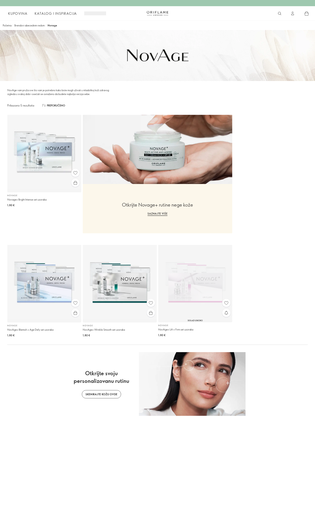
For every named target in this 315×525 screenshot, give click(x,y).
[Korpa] (306, 13)
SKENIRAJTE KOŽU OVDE (101, 394)
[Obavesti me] (226, 313)
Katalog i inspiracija (56, 13)
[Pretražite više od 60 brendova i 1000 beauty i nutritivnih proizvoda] (279, 13)
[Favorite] (75, 173)
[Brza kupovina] (75, 183)
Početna (7, 25)
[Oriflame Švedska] (157, 13)
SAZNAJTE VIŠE (157, 213)
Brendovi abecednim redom (29, 25)
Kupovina (17, 13)
